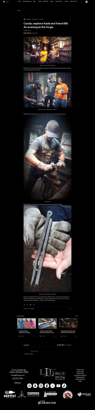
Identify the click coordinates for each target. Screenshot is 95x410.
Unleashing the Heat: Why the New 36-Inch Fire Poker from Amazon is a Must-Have (68, 331)
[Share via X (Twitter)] (27, 304)
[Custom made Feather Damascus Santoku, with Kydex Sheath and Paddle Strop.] (47, 323)
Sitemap (17, 382)
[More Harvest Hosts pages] (62, 1)
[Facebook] (47, 385)
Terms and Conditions (80, 375)
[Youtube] (58, 385)
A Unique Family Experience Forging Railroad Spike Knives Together (25, 331)
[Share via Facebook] (24, 304)
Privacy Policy (80, 369)
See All (76, 315)
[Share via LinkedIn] (30, 304)
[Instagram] (41, 385)
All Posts (19, 10)
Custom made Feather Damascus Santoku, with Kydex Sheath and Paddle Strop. (47, 331)
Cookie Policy (80, 371)
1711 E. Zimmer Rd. (19, 370)
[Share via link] (33, 304)
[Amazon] (35, 385)
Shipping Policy (80, 377)
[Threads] (29, 385)
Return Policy (80, 373)
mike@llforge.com (18, 375)
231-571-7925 (18, 378)
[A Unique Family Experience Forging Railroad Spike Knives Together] (26, 323)
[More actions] (70, 19)
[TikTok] (64, 385)
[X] (52, 385)
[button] (86, 1)
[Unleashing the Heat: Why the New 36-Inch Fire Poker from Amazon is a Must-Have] (68, 323)
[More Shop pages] (36, 1)
